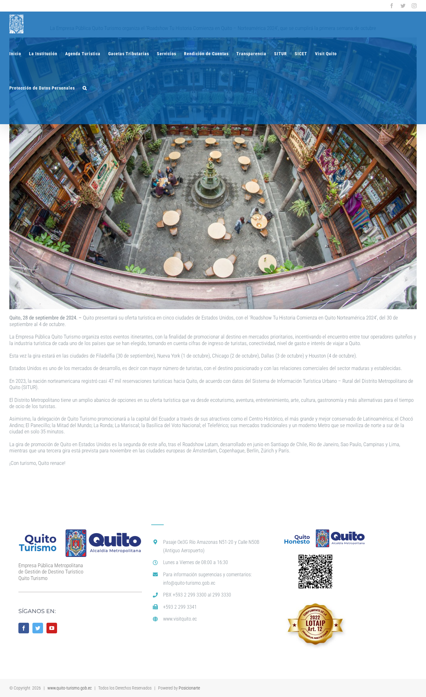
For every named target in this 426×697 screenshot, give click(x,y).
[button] (85, 88)
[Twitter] (37, 628)
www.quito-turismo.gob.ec (69, 687)
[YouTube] (51, 628)
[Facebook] (23, 628)
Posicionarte (189, 687)
